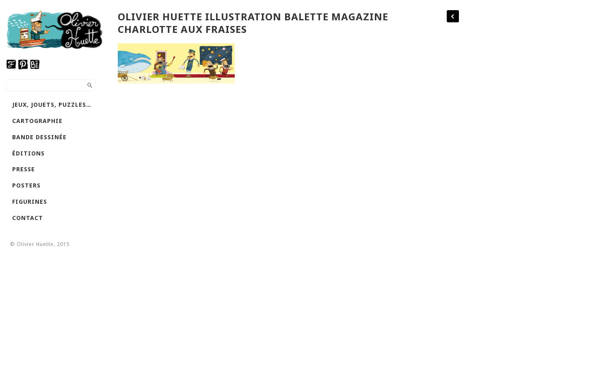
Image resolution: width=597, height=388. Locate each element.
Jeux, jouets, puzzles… (51, 104)
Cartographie (37, 121)
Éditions (28, 153)
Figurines (29, 201)
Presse (23, 169)
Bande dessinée (39, 137)
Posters (26, 185)
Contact (27, 218)
